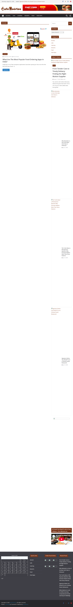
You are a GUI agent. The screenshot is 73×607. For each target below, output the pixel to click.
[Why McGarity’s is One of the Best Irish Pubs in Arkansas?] (56, 144)
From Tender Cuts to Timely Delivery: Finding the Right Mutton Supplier (61, 72)
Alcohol (8, 15)
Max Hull (63, 79)
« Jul (2, 578)
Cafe (14, 15)
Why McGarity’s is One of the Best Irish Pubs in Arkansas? (66, 143)
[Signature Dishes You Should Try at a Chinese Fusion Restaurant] (56, 362)
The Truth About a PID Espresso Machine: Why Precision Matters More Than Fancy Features (66, 251)
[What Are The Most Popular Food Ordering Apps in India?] (25, 40)
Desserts (27, 15)
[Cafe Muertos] (3, 15)
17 (2, 569)
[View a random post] (70, 15)
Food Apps (39, 15)
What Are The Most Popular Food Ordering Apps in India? (23, 60)
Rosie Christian (16, 56)
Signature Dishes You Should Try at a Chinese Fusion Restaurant (66, 360)
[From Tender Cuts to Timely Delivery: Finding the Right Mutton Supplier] (61, 61)
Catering (19, 15)
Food (33, 15)
